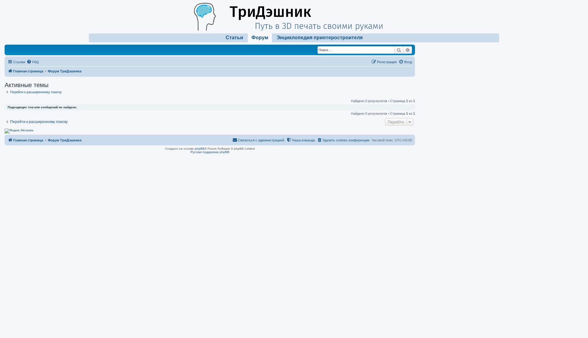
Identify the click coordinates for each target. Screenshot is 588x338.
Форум (259, 37)
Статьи (234, 37)
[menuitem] (33, 62)
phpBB (200, 148)
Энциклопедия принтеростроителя (320, 37)
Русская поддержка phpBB (209, 152)
